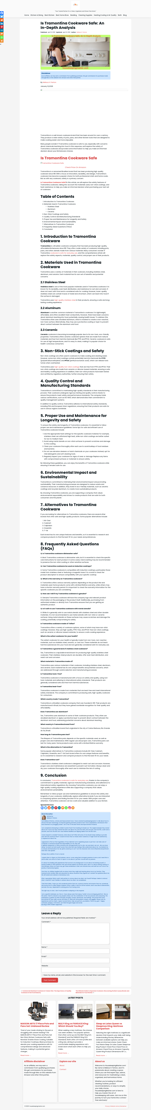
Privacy (107, 1106)
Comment (46, 922)
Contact (63, 1069)
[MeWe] (59, 807)
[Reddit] (49, 807)
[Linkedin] (52, 807)
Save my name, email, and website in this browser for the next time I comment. (75, 975)
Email (44, 956)
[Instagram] (69, 807)
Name (44, 947)
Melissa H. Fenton (82, 32)
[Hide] (0, 44)
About (62, 1065)
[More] (72, 807)
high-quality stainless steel (65, 300)
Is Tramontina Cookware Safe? (53, 182)
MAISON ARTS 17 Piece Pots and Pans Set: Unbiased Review (37, 1024)
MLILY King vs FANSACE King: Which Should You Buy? (73, 1024)
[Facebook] (42, 807)
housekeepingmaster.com (37, 1106)
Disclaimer (123, 1106)
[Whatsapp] (66, 807)
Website (45, 966)
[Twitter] (45, 807)
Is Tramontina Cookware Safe (69, 158)
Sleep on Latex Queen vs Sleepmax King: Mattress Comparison (109, 1026)
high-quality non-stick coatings (67, 367)
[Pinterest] (55, 807)
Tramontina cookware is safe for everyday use (70, 780)
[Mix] (62, 807)
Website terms (115, 1106)
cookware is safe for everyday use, (64, 253)
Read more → (26, 1055)
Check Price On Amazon (75, 167)
